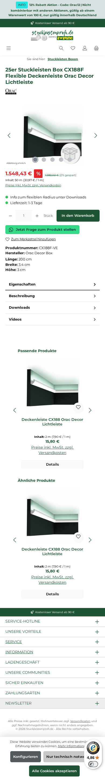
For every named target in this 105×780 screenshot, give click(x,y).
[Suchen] (61, 48)
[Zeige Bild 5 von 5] (70, 159)
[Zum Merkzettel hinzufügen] (78, 408)
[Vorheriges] (9, 135)
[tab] (52, 284)
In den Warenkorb (78, 216)
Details (52, 464)
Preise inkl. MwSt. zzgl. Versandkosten (33, 185)
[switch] (93, 764)
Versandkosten (80, 721)
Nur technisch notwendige (71, 757)
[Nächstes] (96, 135)
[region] (52, 135)
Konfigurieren (25, 757)
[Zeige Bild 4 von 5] (61, 159)
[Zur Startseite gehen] (52, 35)
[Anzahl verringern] (10, 216)
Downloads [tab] (19, 307)
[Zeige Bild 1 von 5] (35, 159)
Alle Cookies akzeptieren (54, 771)
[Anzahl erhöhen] (37, 216)
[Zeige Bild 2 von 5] (44, 159)
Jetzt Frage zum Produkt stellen (46, 230)
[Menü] (9, 48)
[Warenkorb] (96, 48)
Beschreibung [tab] (22, 296)
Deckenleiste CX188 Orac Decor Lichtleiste (52, 422)
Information (19, 652)
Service (13, 641)
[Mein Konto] (85, 48)
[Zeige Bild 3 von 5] (52, 159)
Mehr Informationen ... (74, 746)
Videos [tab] (15, 319)
